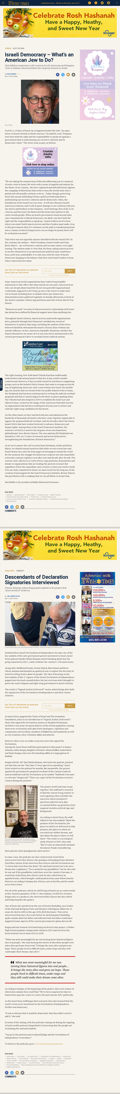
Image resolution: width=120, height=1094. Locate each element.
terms (67, 275)
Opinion (9, 495)
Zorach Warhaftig (13, 1065)
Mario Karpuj (22, 1063)
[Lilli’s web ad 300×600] (97, 119)
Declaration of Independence (50, 1056)
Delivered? (67, 1058)
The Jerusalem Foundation (28, 1061)
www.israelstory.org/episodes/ (49, 1043)
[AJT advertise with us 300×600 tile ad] (97, 642)
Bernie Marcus (11, 501)
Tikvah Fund (35, 497)
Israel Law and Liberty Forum (16, 499)
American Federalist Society (38, 499)
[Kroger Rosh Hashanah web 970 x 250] (60, 37)
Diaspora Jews (43, 495)
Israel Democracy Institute (59, 499)
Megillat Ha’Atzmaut (47, 1061)
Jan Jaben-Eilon (13, 596)
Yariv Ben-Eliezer (34, 1063)
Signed (51, 1058)
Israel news (10, 1056)
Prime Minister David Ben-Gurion (53, 1063)
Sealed (59, 1058)
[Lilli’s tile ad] (40, 175)
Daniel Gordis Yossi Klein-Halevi (17, 497)
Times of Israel (12, 1061)
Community (21, 1056)
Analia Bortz (11, 1063)
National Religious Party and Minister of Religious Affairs (40, 1065)
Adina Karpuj (60, 1061)
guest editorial (19, 495)
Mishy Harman (11, 1058)
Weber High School (13, 1067)
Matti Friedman (56, 495)
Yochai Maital (23, 1058)
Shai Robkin (11, 74)
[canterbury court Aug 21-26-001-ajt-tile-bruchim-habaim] (40, 369)
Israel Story (67, 1056)
